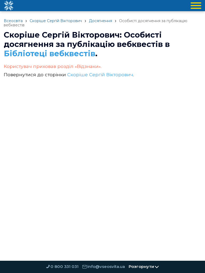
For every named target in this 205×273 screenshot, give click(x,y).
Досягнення (100, 20)
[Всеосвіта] (8, 5)
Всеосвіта (13, 20)
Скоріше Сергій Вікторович (56, 20)
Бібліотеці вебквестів (49, 53)
